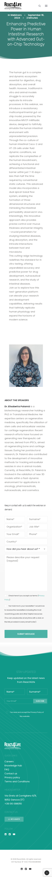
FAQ (7, 769)
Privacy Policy (36, 712)
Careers (9, 761)
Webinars (16, 15)
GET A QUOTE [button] (15, 819)
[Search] (38, 6)
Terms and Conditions (17, 781)
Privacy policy (12, 777)
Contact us (11, 773)
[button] (46, 6)
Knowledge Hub (13, 765)
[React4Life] (13, 5)
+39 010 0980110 (13, 803)
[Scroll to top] (46, 872)
